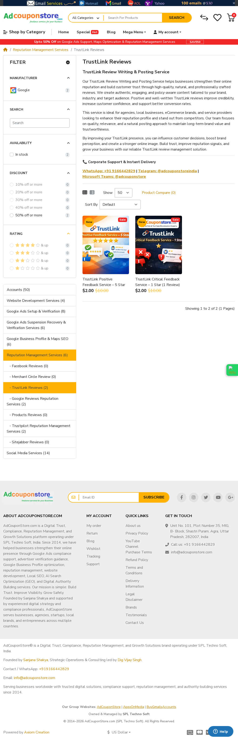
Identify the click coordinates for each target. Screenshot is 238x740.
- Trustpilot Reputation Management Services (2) (38, 428)
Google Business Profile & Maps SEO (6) (37, 341)
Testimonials (136, 615)
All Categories (82, 18)
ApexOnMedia (133, 707)
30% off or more (28, 199)
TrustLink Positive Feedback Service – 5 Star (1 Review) (104, 282)
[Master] (199, 732)
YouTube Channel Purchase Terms (139, 546)
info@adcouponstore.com (34, 677)
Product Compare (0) (159, 192)
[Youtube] (218, 497)
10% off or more (28, 184)
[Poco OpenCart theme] (28, 497)
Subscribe (153, 497)
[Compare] (204, 17)
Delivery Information (135, 583)
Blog (90, 541)
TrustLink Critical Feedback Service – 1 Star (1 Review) (157, 282)
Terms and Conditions (134, 570)
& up (44, 245)
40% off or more (28, 207)
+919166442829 (54, 669)
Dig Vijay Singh (130, 660)
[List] (92, 192)
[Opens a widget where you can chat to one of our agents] (220, 732)
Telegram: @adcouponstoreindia (167, 171)
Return (92, 533)
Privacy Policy (137, 533)
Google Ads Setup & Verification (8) (36, 311)
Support (93, 564)
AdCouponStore (109, 707)
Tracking (93, 556)
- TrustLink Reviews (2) (27, 387)
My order (93, 525)
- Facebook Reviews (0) (27, 366)
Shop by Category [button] (27, 32)
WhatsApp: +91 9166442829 (109, 171)
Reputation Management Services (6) (37, 355)
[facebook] (181, 497)
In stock (21, 154)
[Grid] (85, 192)
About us (133, 525)
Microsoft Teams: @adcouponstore (114, 176)
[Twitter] (206, 497)
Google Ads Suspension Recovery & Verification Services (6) (36, 325)
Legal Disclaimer (134, 597)
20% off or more (28, 192)
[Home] (5, 49)
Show (107, 192)
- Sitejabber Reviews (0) (28, 442)
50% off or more (28, 215)
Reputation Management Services (40, 49)
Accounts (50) (18, 289)
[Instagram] (193, 497)
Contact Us (135, 622)
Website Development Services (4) (36, 300)
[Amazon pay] (189, 732)
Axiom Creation (36, 732)
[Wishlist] (217, 17)
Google (23, 90)
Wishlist (93, 548)
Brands (131, 607)
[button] (231, 17)
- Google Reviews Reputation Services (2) (32, 401)
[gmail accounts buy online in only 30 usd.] (119, 3)
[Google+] (230, 497)
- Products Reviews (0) (27, 414)
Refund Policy (137, 559)
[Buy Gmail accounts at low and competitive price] (33, 18)
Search (176, 17)
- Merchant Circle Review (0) (31, 376)
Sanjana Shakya (35, 660)
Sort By (91, 204)
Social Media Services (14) (28, 453)
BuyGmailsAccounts (161, 707)
